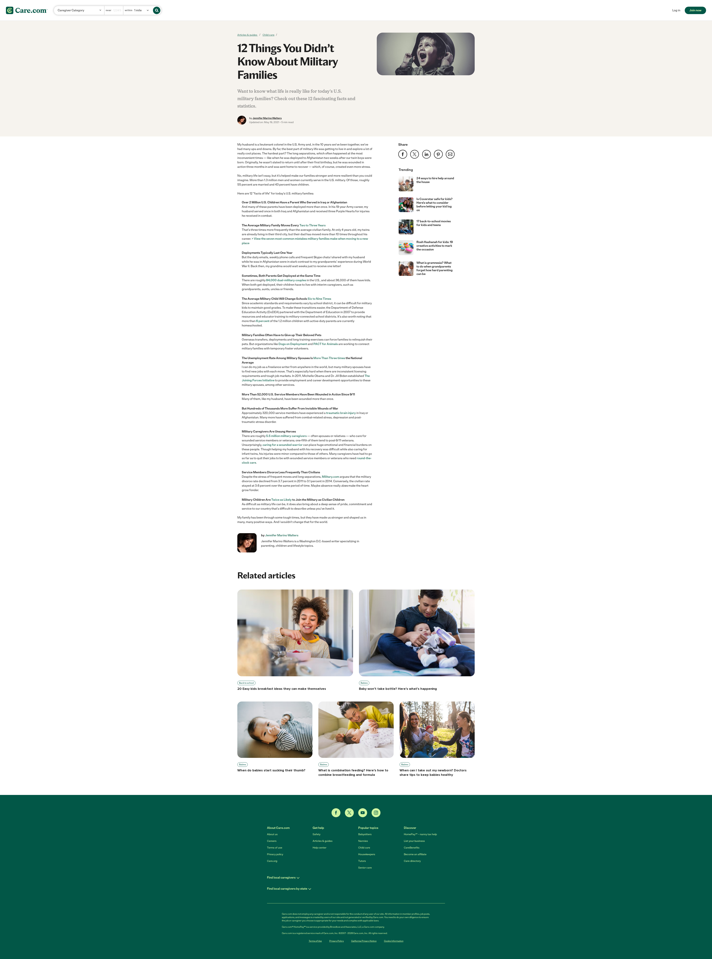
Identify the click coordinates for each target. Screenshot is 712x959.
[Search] (156, 10)
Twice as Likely (281, 499)
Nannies (363, 841)
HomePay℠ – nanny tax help (420, 834)
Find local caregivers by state (287, 888)
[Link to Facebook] (336, 812)
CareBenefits (411, 847)
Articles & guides (247, 35)
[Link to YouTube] (362, 812)
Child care (268, 35)
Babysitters (365, 834)
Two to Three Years (312, 225)
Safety (316, 834)
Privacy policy (275, 854)
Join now (695, 10)
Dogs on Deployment (292, 344)
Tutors (362, 861)
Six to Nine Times (319, 299)
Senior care (365, 867)
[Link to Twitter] (349, 812)
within (128, 10)
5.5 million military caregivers (286, 436)
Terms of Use (315, 941)
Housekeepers (366, 854)
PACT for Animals (325, 344)
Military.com (330, 476)
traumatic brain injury (341, 413)
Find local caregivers (281, 877)
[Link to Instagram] (376, 812)
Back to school (246, 683)
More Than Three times (329, 358)
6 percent (262, 321)
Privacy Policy (336, 941)
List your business (414, 841)
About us (272, 834)
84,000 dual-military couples (286, 280)
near (108, 10)
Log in (676, 10)
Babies (364, 683)
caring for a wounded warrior (283, 445)
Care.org (272, 861)
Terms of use (274, 847)
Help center (319, 847)
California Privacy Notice (364, 941)
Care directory (412, 861)
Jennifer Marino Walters (267, 118)
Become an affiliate (415, 854)
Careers (271, 841)
